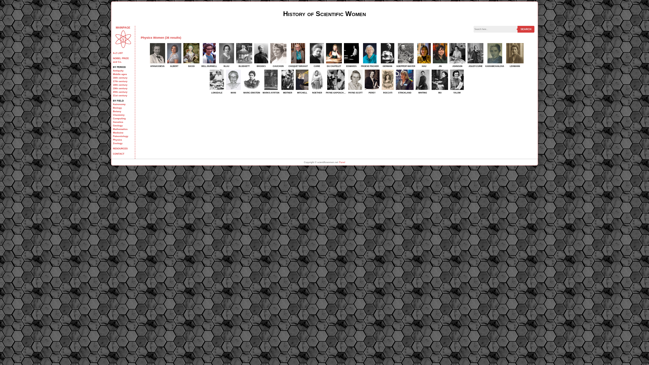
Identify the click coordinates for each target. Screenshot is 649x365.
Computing (119, 118)
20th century (120, 92)
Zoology (118, 143)
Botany (117, 111)
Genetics (118, 122)
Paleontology (120, 136)
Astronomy (119, 104)
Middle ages (120, 74)
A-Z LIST (118, 53)
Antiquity (118, 70)
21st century (120, 95)
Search (526, 29)
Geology (118, 125)
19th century (120, 88)
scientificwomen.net (327, 162)
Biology (117, 107)
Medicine (118, 132)
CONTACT (118, 153)
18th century (120, 84)
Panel (342, 162)
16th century (120, 77)
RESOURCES (120, 148)
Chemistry (119, 115)
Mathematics (120, 129)
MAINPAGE (123, 27)
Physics (117, 139)
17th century (120, 81)
